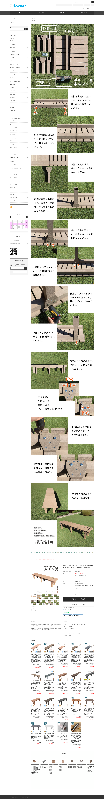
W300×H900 (12, 107)
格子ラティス (12, 124)
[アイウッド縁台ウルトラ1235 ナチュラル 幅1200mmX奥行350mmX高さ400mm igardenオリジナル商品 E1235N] (36, 701)
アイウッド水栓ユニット (14, 177)
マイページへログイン (81, 8)
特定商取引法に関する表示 (26, 797)
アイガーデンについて (15, 236)
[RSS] (11, 207)
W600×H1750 (12, 97)
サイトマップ (84, 12)
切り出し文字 (12, 200)
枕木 (70, 4)
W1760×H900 (12, 110)
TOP (20, 12)
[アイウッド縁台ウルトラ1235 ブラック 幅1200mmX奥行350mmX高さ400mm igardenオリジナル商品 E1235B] (63, 701)
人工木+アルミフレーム (14, 61)
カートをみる (91, 8)
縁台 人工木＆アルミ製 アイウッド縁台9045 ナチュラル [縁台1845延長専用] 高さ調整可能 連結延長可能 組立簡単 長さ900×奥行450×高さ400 (63, 657)
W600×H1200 (12, 100)
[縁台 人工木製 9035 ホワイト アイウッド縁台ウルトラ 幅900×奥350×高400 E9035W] (49, 727)
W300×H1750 (12, 104)
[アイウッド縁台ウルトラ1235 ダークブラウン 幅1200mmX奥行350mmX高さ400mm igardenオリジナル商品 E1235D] (49, 701)
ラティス (65, 4)
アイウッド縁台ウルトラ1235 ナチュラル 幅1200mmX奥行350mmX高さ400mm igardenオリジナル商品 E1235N (36, 711)
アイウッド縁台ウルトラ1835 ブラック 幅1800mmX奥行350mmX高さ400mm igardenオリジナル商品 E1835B (89, 685)
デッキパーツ (12, 74)
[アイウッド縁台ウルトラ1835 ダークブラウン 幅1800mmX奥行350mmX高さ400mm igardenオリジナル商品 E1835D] (76, 676)
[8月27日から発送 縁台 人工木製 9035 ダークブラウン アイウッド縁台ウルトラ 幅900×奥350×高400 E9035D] (89, 701)
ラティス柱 (12, 144)
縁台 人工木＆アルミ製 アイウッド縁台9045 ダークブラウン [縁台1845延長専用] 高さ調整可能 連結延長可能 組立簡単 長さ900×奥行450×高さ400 (76, 657)
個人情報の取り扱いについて (15, 797)
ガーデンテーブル (13, 184)
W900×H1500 (12, 87)
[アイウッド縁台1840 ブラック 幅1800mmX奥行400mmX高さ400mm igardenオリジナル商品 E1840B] (49, 676)
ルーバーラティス (13, 120)
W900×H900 (12, 94)
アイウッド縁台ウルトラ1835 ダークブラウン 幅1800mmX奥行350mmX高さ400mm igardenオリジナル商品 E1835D (76, 685)
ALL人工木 (12, 57)
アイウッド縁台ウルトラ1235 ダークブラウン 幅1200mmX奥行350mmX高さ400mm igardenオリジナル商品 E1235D (49, 711)
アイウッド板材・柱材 (14, 164)
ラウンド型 (12, 70)
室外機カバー (87, 4)
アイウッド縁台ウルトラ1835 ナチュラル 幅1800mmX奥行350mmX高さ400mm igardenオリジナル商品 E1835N (63, 685)
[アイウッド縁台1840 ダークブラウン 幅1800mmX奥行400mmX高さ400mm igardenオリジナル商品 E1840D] (36, 676)
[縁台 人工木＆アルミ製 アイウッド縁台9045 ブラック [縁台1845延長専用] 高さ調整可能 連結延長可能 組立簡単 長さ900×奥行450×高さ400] (89, 647)
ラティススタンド (13, 147)
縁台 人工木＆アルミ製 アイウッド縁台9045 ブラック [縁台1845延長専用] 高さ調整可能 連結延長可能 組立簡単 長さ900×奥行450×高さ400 (89, 657)
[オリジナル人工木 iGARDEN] (18, 6)
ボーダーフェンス (13, 130)
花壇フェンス (12, 194)
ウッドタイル (12, 191)
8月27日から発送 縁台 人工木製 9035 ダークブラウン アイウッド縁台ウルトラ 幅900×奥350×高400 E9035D (89, 711)
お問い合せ (62, 12)
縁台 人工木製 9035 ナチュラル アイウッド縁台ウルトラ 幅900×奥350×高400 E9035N (76, 710)
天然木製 (11, 77)
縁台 (92, 4)
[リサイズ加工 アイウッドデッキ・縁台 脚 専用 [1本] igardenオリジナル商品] (63, 727)
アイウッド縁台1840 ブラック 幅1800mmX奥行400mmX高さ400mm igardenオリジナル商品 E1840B (49, 685)
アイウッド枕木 (13, 154)
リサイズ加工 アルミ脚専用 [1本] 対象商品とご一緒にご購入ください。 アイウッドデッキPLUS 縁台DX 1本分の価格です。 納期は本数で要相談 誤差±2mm (76, 738)
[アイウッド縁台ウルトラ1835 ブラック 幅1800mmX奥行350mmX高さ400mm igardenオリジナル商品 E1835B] (89, 676)
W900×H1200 (12, 90)
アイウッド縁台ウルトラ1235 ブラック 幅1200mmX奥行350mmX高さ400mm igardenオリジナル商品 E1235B (63, 711)
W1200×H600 (12, 114)
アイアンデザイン (13, 127)
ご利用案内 (41, 12)
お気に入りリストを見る (14, 22)
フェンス (80, 4)
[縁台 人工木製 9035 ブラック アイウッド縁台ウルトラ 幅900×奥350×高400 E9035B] (36, 727)
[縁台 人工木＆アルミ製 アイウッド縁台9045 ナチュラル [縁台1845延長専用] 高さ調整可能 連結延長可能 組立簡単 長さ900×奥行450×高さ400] (63, 647)
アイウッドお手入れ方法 (14, 240)
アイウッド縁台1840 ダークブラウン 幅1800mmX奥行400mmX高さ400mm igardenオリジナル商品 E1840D (36, 685)
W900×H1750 (12, 84)
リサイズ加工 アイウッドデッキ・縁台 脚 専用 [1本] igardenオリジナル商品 (63, 735)
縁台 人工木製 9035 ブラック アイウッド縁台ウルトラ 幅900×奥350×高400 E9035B (36, 736)
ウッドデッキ (59, 4)
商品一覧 (33, 18)
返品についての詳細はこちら (69, 607)
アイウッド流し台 (13, 174)
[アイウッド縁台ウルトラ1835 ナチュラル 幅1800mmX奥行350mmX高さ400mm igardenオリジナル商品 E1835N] (63, 676)
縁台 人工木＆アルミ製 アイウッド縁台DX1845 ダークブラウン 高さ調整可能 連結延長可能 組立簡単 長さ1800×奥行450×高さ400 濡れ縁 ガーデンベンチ (49, 658)
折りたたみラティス (14, 134)
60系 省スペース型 (14, 64)
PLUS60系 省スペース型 (15, 67)
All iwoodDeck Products (14, 54)
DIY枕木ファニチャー (14, 157)
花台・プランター (13, 197)
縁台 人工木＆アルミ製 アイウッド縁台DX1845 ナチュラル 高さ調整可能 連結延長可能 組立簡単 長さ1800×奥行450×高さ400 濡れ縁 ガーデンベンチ (36, 658)
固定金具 (11, 140)
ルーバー (75, 4)
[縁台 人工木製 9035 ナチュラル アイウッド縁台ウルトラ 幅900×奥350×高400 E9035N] (76, 701)
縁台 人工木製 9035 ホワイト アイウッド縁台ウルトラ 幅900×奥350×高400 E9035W (49, 736)
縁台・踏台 (33, 20)
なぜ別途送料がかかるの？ (15, 243)
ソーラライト (12, 187)
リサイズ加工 (12, 47)
